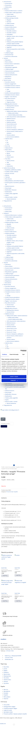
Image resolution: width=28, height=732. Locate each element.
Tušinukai (7, 177)
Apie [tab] (23, 354)
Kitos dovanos (8, 179)
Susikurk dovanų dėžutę (10, 467)
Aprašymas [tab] (4, 498)
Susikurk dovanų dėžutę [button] (9, 168)
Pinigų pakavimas (8, 200)
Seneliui (8, 164)
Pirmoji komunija (9, 54)
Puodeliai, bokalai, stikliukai (11, 171)
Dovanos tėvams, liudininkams (12, 63)
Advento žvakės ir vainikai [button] (11, 197)
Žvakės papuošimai (11, 16)
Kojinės (7, 195)
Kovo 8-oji (7, 146)
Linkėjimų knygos (9, 52)
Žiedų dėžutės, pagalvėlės (11, 67)
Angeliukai (9, 47)
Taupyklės (18, 467)
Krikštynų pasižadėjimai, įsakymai (14, 45)
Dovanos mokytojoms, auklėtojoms (15, 129)
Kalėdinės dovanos (11, 118)
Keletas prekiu (8, 7)
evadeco (3, 639)
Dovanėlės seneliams (12, 31)
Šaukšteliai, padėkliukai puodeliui (13, 169)
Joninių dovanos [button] (7, 1)
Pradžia (2, 467)
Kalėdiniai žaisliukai (11, 122)
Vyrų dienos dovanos (10, 82)
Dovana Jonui (8, 5)
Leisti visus (14, 376)
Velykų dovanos (9, 148)
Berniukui (9, 21)
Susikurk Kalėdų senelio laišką (15, 115)
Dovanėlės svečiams (11, 32)
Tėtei (8, 162)
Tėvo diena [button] (7, 158)
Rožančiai (9, 40)
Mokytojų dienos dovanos (13, 105)
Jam (7, 142)
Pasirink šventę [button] (7, 80)
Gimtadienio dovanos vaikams (12, 94)
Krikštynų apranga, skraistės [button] (11, 18)
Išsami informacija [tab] (14, 354)
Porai (8, 144)
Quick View (4, 568)
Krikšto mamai (10, 157)
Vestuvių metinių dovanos (11, 74)
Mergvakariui (8, 76)
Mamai (8, 153)
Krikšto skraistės (10, 23)
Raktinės (7, 175)
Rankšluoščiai (8, 191)
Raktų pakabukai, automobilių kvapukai (14, 180)
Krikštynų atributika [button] (9, 29)
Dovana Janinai (8, 3)
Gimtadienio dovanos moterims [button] (12, 87)
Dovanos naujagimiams (10, 83)
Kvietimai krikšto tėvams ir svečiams (13, 10)
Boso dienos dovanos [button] (10, 98)
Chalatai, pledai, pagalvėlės (11, 193)
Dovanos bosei (10, 100)
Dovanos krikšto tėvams (11, 27)
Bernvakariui (8, 78)
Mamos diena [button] (8, 149)
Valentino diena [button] (8, 138)
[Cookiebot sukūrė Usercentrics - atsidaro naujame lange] (20, 351)
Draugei (8, 91)
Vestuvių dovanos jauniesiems (12, 71)
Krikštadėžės (10, 34)
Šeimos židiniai (8, 62)
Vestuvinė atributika (9, 73)
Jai (7, 140)
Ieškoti (4, 426)
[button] (14, 204)
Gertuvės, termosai (9, 173)
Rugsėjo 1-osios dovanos (11, 96)
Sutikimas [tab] (4, 354)
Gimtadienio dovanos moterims (12, 85)
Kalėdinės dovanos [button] (9, 109)
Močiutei (9, 155)
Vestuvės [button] (6, 58)
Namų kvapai (8, 188)
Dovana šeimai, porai (12, 124)
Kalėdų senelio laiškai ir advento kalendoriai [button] (17, 111)
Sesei (8, 89)
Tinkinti (13, 380)
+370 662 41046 (10, 651)
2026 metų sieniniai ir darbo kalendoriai (16, 116)
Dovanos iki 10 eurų (11, 127)
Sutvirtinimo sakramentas (11, 56)
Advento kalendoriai (11, 199)
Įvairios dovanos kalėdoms (13, 137)
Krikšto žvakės (10, 14)
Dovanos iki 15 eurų (11, 126)
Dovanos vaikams (11, 135)
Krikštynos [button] (6, 9)
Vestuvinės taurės (9, 65)
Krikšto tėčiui (10, 166)
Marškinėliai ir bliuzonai (10, 190)
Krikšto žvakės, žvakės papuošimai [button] (13, 12)
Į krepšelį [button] (5, 575)
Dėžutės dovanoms (9, 186)
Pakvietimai (8, 60)
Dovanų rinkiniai (10, 107)
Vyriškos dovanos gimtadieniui (12, 93)
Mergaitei (9, 20)
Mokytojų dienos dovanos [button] (11, 104)
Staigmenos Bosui (11, 102)
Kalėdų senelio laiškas (13, 113)
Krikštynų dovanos (9, 25)
